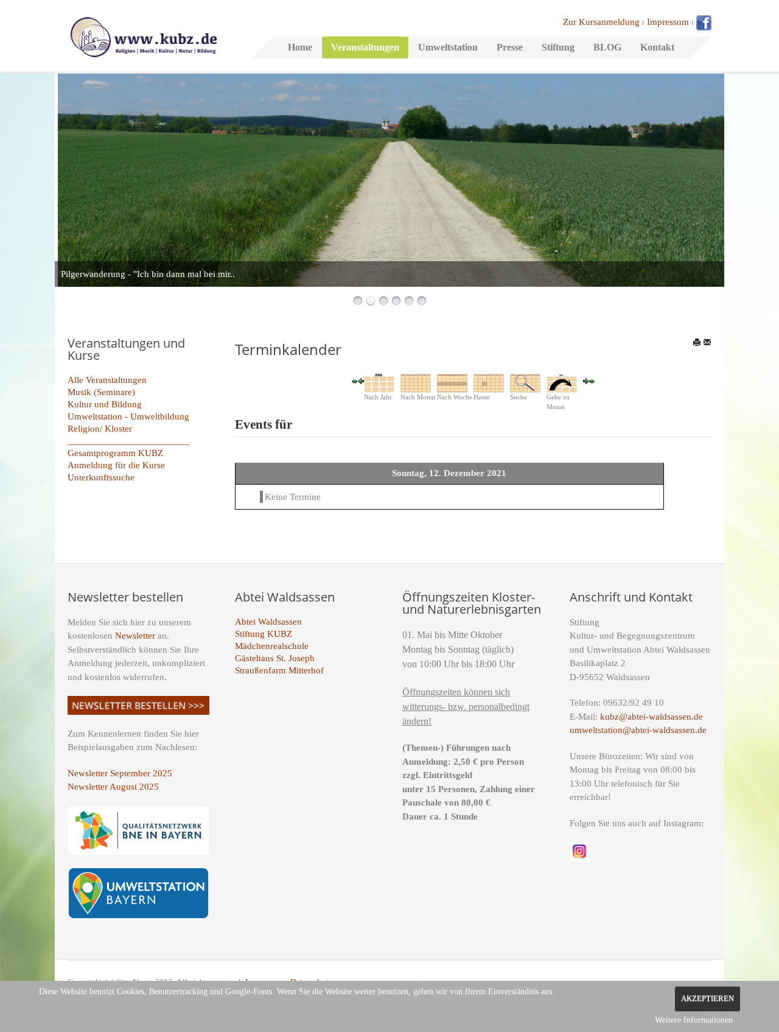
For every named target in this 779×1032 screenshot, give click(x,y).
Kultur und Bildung (105, 404)
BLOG (607, 47)
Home (300, 47)
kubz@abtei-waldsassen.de (651, 716)
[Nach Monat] (415, 382)
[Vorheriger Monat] (355, 380)
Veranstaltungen (365, 47)
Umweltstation (448, 47)
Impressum (668, 22)
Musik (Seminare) (101, 392)
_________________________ (128, 441)
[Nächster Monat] (592, 380)
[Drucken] (697, 342)
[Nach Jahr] (379, 382)
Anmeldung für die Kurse (116, 465)
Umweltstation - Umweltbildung (128, 416)
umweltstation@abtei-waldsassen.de (638, 730)
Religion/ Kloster (100, 429)
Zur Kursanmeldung (601, 22)
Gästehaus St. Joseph (275, 658)
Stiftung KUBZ (263, 634)
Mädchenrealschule (272, 646)
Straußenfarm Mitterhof (279, 670)
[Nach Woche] (452, 382)
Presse (510, 47)
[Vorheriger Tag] (361, 380)
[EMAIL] (707, 342)
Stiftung (558, 47)
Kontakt (657, 47)
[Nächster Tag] (586, 380)
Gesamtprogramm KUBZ (115, 453)
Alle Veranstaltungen (107, 380)
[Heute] (488, 382)
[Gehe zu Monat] (562, 382)
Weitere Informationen (694, 1020)
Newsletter (135, 636)
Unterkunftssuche (101, 477)
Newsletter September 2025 (120, 773)
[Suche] (525, 382)
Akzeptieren (707, 998)
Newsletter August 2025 (113, 787)
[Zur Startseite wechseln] (144, 36)
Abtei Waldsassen (268, 622)
